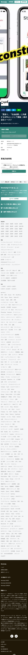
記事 (16, 399)
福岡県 (2, 226)
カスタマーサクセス (5, 264)
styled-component (5, 508)
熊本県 (16, 236)
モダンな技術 (17, 394)
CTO (5, 382)
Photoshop (3, 312)
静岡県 (11, 228)
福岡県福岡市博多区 (7, 123)
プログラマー (13, 538)
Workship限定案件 (8, 553)
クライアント (14, 469)
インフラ (16, 347)
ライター (12, 302)
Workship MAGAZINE (6, 583)
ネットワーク (7, 498)
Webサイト (17, 456)
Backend (16, 406)
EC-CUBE (18, 508)
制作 (18, 488)
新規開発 (17, 459)
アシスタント (18, 319)
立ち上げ (14, 349)
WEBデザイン (4, 352)
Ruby (11, 406)
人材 (12, 347)
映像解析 (3, 488)
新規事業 (12, 273)
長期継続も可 (4, 396)
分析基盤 (13, 551)
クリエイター (15, 476)
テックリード (4, 384)
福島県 (16, 231)
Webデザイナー (7, 404)
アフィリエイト (13, 444)
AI (14, 379)
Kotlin (2, 486)
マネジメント (4, 401)
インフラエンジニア (5, 257)
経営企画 (3, 372)
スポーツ (3, 459)
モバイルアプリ (18, 548)
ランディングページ (5, 441)
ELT (2, 553)
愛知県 (11, 226)
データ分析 (3, 436)
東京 (8, 511)
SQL (22, 501)
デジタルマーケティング (14, 384)
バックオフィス (4, 302)
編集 (13, 324)
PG (18, 538)
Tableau (8, 533)
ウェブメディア (4, 434)
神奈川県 (21, 226)
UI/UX (14, 396)
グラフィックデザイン (11, 449)
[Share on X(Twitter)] (8, 110)
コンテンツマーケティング (7, 334)
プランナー (11, 337)
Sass (20, 444)
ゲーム (2, 481)
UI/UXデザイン (19, 496)
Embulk (18, 551)
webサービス (4, 466)
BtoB (2, 362)
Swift (2, 406)
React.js (12, 414)
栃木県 (20, 231)
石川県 (20, 236)
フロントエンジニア (18, 466)
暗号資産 (14, 521)
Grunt (15, 516)
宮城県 (7, 236)
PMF (6, 362)
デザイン (3, 317)
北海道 (16, 228)
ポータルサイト (4, 426)
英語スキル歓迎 (11, 280)
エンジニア (18, 339)
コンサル (9, 416)
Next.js (2, 414)
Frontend (3, 416)
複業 (2, 464)
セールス (17, 247)
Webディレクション (10, 481)
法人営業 (11, 329)
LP (22, 439)
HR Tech (21, 354)
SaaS (7, 386)
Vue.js (18, 396)
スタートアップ (19, 273)
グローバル (3, 389)
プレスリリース (10, 459)
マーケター (17, 337)
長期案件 (3, 275)
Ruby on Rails (9, 394)
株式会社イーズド (5, 107)
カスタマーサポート (15, 386)
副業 (11, 299)
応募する (14, 171)
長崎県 (11, 233)
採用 (20, 329)
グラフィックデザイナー (6, 314)
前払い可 (15, 270)
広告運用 (9, 307)
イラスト (12, 399)
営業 (9, 344)
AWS (5, 294)
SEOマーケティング (11, 546)
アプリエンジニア (5, 496)
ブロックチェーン (15, 506)
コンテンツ (14, 354)
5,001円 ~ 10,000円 (5, 288)
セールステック (13, 528)
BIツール (3, 449)
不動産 (13, 503)
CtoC (2, 357)
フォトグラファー (16, 264)
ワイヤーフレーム (5, 501)
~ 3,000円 (3, 286)
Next (20, 411)
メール (2, 446)
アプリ (8, 332)
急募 (19, 270)
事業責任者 (3, 471)
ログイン (17, 1)
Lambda (15, 511)
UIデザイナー (4, 531)
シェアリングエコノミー (10, 357)
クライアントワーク (5, 319)
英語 (7, 538)
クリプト (19, 521)
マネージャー (4, 543)
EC (10, 431)
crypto (8, 521)
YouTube (18, 513)
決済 (2, 469)
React (7, 414)
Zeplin (7, 299)
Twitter (12, 513)
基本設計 (18, 536)
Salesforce (9, 379)
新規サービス (18, 369)
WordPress (18, 294)
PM (13, 294)
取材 (16, 302)
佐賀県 (11, 231)
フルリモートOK (5, 273)
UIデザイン (19, 317)
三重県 (11, 236)
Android (18, 416)
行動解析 (17, 486)
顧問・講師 (3, 254)
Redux (2, 479)
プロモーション (12, 401)
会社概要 (2, 642)
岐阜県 (2, 233)
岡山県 (7, 233)
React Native (4, 476)
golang (2, 516)
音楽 (12, 391)
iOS (20, 404)
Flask (10, 531)
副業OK (2, 270)
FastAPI (3, 533)
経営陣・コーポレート (6, 259)
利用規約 (2, 646)
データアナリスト (17, 531)
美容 (18, 501)
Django (2, 394)
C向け (13, 409)
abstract (7, 516)
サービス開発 (7, 503)
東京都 (2, 223)
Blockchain (3, 523)
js (19, 441)
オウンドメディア (5, 327)
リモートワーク (15, 342)
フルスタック (8, 424)
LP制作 (13, 498)
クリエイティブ (12, 359)
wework (10, 466)
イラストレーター (5, 391)
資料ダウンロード (5, 572)
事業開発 (17, 352)
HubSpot (3, 386)
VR (21, 401)
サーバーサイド (4, 399)
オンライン (19, 543)
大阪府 (7, 223)
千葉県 (2, 228)
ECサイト (11, 474)
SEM (18, 436)
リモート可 (8, 270)
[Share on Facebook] (3, 110)
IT (8, 362)
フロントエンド (18, 309)
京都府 (7, 228)
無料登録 (24, 1)
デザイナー (3, 244)
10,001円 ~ (14, 288)
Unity (19, 391)
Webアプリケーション (6, 451)
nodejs (7, 479)
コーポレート (4, 367)
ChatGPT (3, 556)
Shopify (16, 474)
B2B (2, 431)
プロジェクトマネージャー (7, 249)
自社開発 (17, 446)
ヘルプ (2, 567)
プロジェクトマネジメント (10, 419)
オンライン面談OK (5, 278)
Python (2, 377)
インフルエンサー (5, 506)
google (2, 513)
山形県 (16, 226)
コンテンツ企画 (14, 362)
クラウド (3, 349)
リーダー (21, 511)
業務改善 (17, 491)
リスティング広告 (12, 436)
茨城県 (11, 223)
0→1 (6, 446)
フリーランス (17, 327)
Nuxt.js (6, 486)
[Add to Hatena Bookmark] (13, 110)
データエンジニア (10, 374)
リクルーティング (5, 548)
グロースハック (19, 434)
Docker (9, 294)
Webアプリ (15, 404)
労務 (15, 299)
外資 (9, 389)
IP (7, 523)
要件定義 (13, 536)
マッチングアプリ (5, 551)
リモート (3, 342)
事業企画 (3, 374)
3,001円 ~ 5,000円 (11, 286)
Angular (3, 491)
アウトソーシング (5, 493)
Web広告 (3, 307)
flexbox (2, 518)
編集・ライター (17, 252)
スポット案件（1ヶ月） (12, 275)
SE (12, 526)
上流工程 (7, 536)
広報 (9, 244)
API (9, 469)
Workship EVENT (5, 580)
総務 (10, 367)
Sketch (10, 297)
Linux (2, 424)
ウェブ (2, 454)
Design (11, 479)
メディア (8, 349)
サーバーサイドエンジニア (7, 369)
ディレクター (4, 337)
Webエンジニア (11, 471)
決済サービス (12, 543)
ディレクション (17, 312)
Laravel (20, 322)
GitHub (12, 491)
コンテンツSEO (10, 461)
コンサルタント (10, 372)
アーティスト (4, 409)
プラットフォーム (5, 347)
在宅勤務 (7, 454)
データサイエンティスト (17, 244)
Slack (12, 309)
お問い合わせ (3, 644)
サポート (3, 322)
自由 (19, 451)
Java (5, 469)
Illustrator (9, 312)
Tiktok (2, 536)
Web (18, 421)
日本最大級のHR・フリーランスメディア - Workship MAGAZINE (14, 606)
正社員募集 (3, 280)
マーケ (15, 329)
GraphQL (15, 411)
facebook (14, 307)
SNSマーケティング (11, 488)
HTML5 (11, 426)
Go (7, 411)
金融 (18, 484)
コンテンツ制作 (10, 439)
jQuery (7, 491)
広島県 (20, 223)
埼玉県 (16, 223)
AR (1, 404)
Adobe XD (16, 297)
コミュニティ (4, 456)
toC (9, 409)
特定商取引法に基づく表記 (6, 651)
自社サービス (4, 329)
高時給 (10, 396)
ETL (22, 551)
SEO (10, 304)
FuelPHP (15, 451)
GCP (10, 411)
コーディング (4, 429)
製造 (7, 541)
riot (22, 516)
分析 (2, 474)
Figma (6, 297)
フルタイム (13, 464)
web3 (2, 521)
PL (1, 498)
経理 (13, 518)
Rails (20, 461)
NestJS (12, 508)
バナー (18, 359)
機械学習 (18, 374)
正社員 (11, 523)
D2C (2, 503)
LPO (16, 461)
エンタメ (7, 406)
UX (21, 349)
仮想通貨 (14, 484)
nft (5, 521)
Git (7, 322)
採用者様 (11, 1)
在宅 (19, 454)
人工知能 (18, 379)
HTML (5, 324)
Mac (11, 511)
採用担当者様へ (4, 569)
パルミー (21, 469)
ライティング (4, 304)
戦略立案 (3, 546)
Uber (19, 357)
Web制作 (11, 456)
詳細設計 (3, 541)
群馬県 (16, 233)
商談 (18, 546)
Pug (10, 518)
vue (12, 454)
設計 (11, 541)
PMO (16, 533)
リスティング (4, 309)
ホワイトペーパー (10, 317)
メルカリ (18, 409)
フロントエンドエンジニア (14, 254)
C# (18, 401)
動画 (22, 352)
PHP (2, 294)
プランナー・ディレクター (7, 247)
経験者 (6, 474)
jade (7, 518)
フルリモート (4, 359)
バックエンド (11, 339)
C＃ (22, 541)
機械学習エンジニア (5, 484)
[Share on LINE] (19, 110)
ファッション (18, 372)
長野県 (20, 233)
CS (22, 454)
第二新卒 (3, 461)
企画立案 (8, 342)
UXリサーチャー (5, 528)
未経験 (21, 429)
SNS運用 (18, 471)
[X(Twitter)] (16, 636)
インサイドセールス (16, 344)
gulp (19, 516)
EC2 (2, 324)
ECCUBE (3, 511)
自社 (15, 454)
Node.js (12, 496)
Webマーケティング (17, 304)
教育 (15, 391)
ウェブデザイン (15, 431)
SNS (12, 327)
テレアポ (15, 364)
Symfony (13, 493)
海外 (14, 424)
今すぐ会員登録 (14, 198)
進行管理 (6, 444)
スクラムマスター (12, 382)
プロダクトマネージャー (6, 421)
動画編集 (3, 538)
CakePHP (16, 429)
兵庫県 (7, 226)
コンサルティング (15, 377)
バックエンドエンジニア (6, 242)
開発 (2, 444)
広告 (10, 354)
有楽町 (20, 533)
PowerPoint (13, 501)
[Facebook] (11, 636)
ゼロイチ (11, 446)
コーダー (11, 429)
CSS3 (16, 426)
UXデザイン (3, 344)
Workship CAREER (5, 585)
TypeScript (17, 414)
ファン (21, 476)
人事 (13, 257)
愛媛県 (20, 228)
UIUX (2, 339)
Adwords (3, 439)
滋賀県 (2, 231)
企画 (2, 419)
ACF (12, 516)
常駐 (9, 476)
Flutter (13, 416)
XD (12, 319)
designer (18, 518)
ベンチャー (11, 352)
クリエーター (4, 354)
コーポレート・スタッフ (6, 252)
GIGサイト (3, 593)
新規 (22, 459)
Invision (2, 299)
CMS (2, 297)
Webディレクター (18, 314)
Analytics (12, 434)
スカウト (3, 332)
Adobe (12, 389)
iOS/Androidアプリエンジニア (8, 262)
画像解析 (12, 486)
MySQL (6, 431)
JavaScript (3, 379)
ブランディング (8, 364)
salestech (21, 528)
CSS (10, 324)
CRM (2, 364)
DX (20, 362)
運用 (6, 339)
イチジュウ (16, 553)
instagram (17, 439)
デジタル (8, 377)
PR (18, 349)
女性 (12, 548)
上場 (12, 533)
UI (9, 309)
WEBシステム (17, 541)
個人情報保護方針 (4, 649)
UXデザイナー (17, 526)
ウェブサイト (15, 441)
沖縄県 (7, 231)
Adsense (8, 513)
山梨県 (2, 236)
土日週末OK (14, 278)
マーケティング (17, 242)
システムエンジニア (5, 526)
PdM (15, 421)
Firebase (3, 411)
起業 (2, 382)
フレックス (7, 464)
